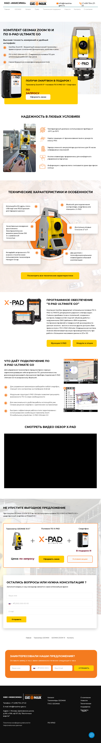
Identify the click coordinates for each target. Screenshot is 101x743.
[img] (38, 3)
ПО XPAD (51, 723)
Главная (28, 638)
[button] (38, 97)
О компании (85, 698)
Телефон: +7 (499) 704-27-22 (14, 703)
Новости (84, 700)
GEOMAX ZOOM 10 (58, 638)
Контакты (70, 638)
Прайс (84, 711)
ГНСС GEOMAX (54, 704)
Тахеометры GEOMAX (41, 638)
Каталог (51, 698)
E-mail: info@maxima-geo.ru (14, 707)
